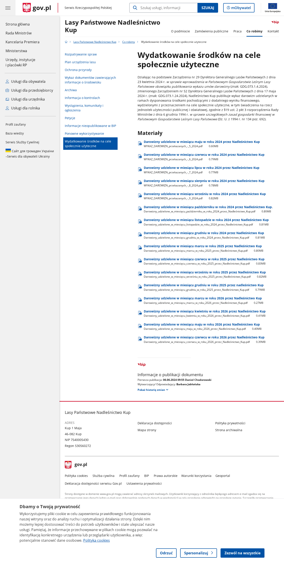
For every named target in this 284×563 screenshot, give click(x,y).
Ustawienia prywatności (144, 483)
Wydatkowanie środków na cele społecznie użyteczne (88, 143)
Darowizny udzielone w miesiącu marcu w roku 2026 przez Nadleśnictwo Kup (204, 300)
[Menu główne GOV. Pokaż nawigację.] (8, 8)
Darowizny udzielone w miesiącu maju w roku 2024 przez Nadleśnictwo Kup (202, 144)
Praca (237, 31)
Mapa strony (147, 430)
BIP (146, 476)
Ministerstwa (16, 50)
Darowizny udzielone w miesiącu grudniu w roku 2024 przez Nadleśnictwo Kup (204, 235)
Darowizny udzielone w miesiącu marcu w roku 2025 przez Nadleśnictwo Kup (204, 248)
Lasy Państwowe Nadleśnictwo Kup (112, 26)
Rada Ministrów (19, 33)
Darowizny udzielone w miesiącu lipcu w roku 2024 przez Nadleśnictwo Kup (201, 170)
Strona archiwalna (228, 430)
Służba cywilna (103, 476)
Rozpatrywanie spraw (81, 54)
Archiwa (71, 90)
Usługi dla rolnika (25, 108)
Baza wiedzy (15, 133)
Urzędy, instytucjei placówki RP (20, 62)
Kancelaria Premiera (22, 42)
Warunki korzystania (196, 476)
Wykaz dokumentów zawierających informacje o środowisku (90, 79)
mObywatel (241, 8)
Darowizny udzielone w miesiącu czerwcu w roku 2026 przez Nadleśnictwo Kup (205, 339)
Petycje (70, 118)
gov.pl (80, 465)
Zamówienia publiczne (211, 31)
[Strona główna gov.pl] (66, 42)
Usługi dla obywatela (27, 81)
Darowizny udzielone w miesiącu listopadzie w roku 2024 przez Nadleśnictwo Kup (206, 222)
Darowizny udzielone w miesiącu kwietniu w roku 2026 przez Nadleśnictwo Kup (205, 313)
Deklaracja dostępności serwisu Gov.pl (93, 483)
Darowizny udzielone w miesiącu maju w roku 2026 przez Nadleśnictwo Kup (203, 326)
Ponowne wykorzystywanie (84, 133)
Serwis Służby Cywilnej (22, 142)
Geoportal (222, 476)
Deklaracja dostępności (155, 423)
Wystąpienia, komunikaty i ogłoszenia (84, 107)
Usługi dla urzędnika (27, 99)
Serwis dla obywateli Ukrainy (30, 153)
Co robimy (254, 31)
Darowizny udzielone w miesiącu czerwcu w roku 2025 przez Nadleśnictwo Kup (205, 261)
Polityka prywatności (230, 423)
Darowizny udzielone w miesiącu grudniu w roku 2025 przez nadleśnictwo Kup (204, 287)
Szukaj (207, 7)
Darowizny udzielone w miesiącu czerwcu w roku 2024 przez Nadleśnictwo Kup (204, 156)
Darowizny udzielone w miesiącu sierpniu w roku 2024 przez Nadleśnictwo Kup (204, 183)
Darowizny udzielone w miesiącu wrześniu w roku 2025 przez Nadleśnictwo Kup (205, 274)
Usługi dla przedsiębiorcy (31, 90)
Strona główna (22, 24)
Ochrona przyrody (78, 70)
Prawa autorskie (166, 476)
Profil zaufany (16, 124)
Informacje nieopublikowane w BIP (90, 126)
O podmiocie (180, 31)
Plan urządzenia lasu (80, 62)
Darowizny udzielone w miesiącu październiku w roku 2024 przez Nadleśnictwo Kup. (208, 209)
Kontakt (273, 31)
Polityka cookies (76, 476)
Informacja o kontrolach (82, 98)
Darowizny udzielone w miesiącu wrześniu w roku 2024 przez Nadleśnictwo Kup (205, 196)
